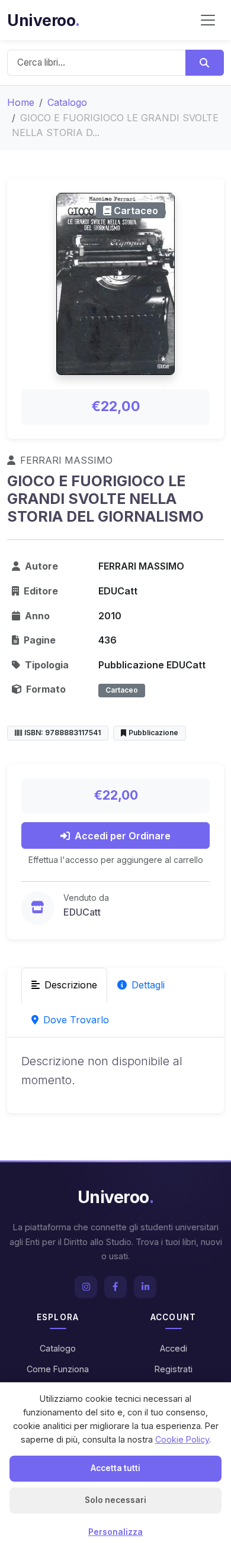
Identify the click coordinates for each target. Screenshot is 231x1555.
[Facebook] (115, 1287)
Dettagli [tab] (148, 985)
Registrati (173, 1369)
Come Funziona (58, 1369)
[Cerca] (204, 63)
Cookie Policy (182, 1439)
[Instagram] (86, 1287)
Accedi (173, 1348)
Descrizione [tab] (70, 985)
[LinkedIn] (145, 1287)
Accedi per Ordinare (123, 836)
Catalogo (67, 102)
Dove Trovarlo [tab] (76, 1020)
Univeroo (43, 20)
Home (20, 102)
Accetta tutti (115, 1468)
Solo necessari (115, 1500)
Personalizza (115, 1532)
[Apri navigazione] (208, 20)
